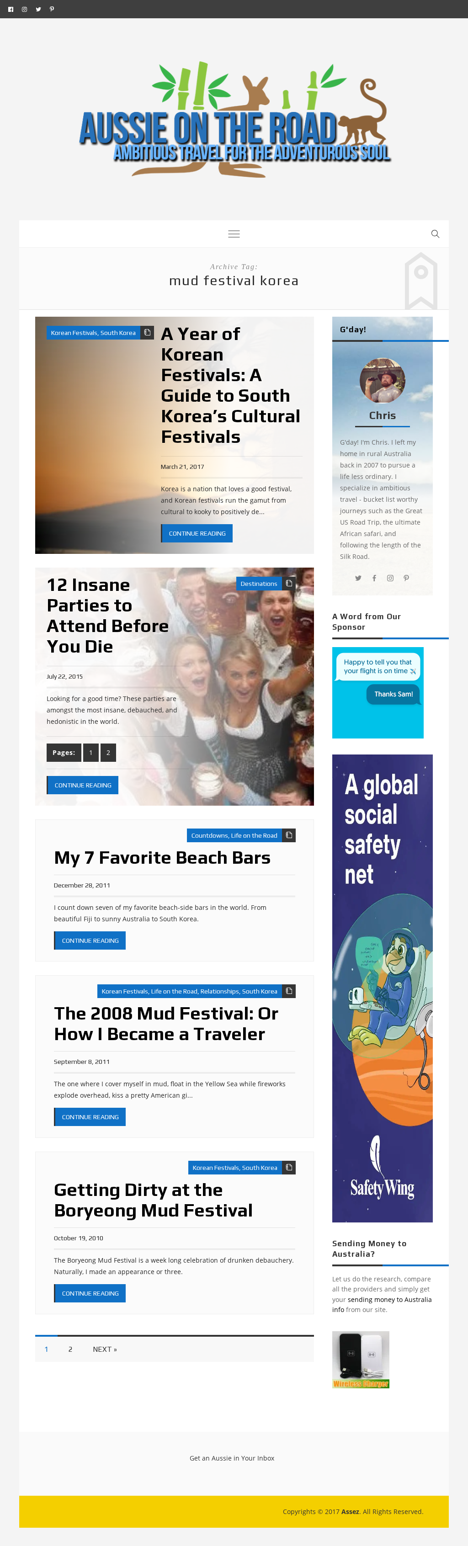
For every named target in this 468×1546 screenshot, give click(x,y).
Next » (105, 1349)
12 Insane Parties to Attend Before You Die (108, 615)
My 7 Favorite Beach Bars (162, 857)
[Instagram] (24, 9)
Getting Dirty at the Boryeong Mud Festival (153, 1200)
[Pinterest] (52, 9)
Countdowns (209, 835)
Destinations (259, 583)
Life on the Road (254, 835)
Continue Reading (197, 533)
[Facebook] (11, 9)
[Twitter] (38, 9)
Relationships (220, 991)
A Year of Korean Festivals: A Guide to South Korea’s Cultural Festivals (231, 385)
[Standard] (147, 333)
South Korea (118, 332)
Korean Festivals (74, 332)
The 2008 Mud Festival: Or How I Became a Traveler (166, 1023)
